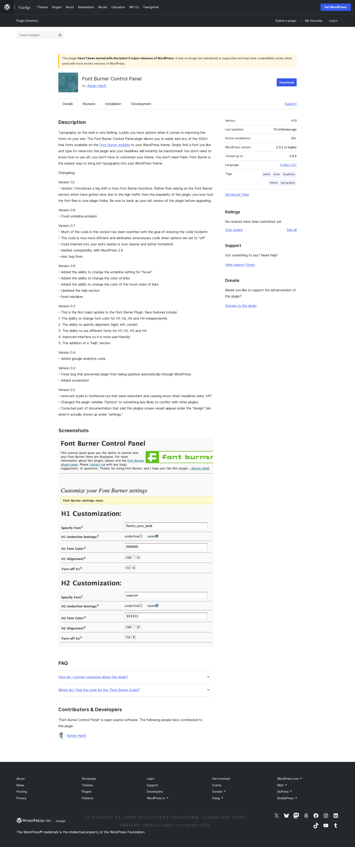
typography (288, 182)
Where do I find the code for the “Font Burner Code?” (99, 690)
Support (291, 104)
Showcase (89, 778)
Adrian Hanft (96, 86)
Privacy (21, 798)
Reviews (89, 104)
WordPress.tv (158, 798)
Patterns (87, 798)
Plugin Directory (27, 20)
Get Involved (221, 778)
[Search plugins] (60, 35)
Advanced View (237, 194)
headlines (289, 174)
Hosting (21, 791)
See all (292, 230)
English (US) (288, 165)
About (20, 778)
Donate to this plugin (241, 306)
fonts (277, 174)
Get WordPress (335, 7)
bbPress (284, 791)
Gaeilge (61, 821)
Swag (217, 798)
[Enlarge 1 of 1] (208, 443)
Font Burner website (114, 145)
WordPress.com (289, 778)
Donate (219, 791)
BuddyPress (287, 798)
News (20, 785)
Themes (87, 785)
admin (266, 174)
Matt (282, 785)
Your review (234, 230)
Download (286, 82)
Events (216, 785)
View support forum (240, 265)
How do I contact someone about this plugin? (93, 677)
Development (141, 104)
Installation (113, 104)
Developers (155, 791)
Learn (150, 778)
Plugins (86, 791)
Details (68, 104)
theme (274, 182)
